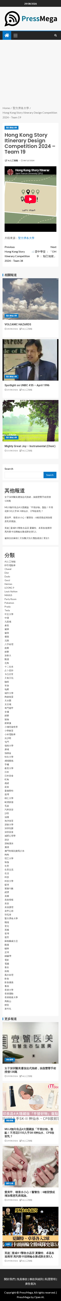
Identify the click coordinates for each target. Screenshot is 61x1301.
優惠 (7, 636)
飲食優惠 (9, 982)
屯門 (7, 741)
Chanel (8, 569)
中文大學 (9, 614)
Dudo (7, 576)
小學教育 (9, 730)
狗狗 (7, 854)
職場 (7, 922)
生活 (7, 873)
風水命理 (9, 974)
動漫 (7, 659)
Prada (8, 606)
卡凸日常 (9, 674)
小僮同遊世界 (11, 726)
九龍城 (8, 621)
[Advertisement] (30, 73)
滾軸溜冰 (9, 843)
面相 (7, 971)
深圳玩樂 (9, 828)
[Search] (55, 35)
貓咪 (7, 948)
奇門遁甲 (9, 708)
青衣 (7, 967)
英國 (7, 929)
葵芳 (7, 937)
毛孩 (7, 805)
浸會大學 (9, 824)
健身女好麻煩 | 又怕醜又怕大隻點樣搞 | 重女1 (27, 538)
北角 (7, 663)
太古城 (8, 704)
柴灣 (7, 794)
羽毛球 (8, 914)
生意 (7, 865)
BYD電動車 (10, 565)
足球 (7, 952)
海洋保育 (9, 820)
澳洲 (7, 847)
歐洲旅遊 (9, 802)
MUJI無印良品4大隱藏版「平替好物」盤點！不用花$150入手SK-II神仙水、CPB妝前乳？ (29, 1133)
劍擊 (7, 651)
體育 (7, 1005)
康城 (7, 749)
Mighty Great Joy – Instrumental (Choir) (30, 446)
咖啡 (7, 681)
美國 (7, 896)
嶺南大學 (9, 745)
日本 (7, 772)
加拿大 (8, 655)
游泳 (7, 839)
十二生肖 (9, 666)
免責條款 (22, 1279)
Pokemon (9, 603)
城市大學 (9, 693)
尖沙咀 (8, 738)
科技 (7, 877)
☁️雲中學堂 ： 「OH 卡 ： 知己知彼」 (43, 251)
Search (9, 468)
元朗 (7, 640)
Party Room (10, 599)
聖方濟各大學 (11, 128)
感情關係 (9, 760)
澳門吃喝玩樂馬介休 (14, 850)
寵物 (7, 719)
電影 (7, 959)
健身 (7, 632)
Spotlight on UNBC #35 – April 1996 (27, 385)
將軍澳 (8, 723)
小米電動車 (10, 734)
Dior (7, 572)
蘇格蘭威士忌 (11, 941)
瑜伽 (7, 862)
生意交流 (9, 869)
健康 (7, 629)
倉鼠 (7, 625)
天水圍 (8, 700)
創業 (7, 648)
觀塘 (7, 944)
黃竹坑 (8, 1008)
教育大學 (9, 768)
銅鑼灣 (8, 956)
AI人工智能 (13, 160)
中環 (7, 617)
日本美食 (9, 775)
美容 (7, 903)
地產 (7, 689)
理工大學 (9, 858)
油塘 (7, 817)
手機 (7, 764)
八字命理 (9, 644)
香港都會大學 (11, 997)
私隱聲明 (50, 1279)
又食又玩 (9, 678)
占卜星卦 (9, 670)
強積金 (8, 753)
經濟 (7, 892)
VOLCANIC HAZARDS (18, 324)
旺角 (7, 779)
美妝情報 (9, 899)
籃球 (7, 884)
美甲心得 (9, 911)
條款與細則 (36, 1279)
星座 (7, 787)
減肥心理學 (10, 835)
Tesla (7, 610)
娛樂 (7, 715)
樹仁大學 (9, 798)
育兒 (7, 926)
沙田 (7, 813)
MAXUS (8, 595)
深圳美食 (9, 832)
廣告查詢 (30, 1283)
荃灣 (7, 933)
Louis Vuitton (11, 591)
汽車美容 (9, 809)
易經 (7, 783)
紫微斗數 (9, 888)
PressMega (23, 1297)
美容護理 (9, 907)
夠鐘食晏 (9, 696)
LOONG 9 (9, 587)
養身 (7, 986)
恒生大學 (9, 756)
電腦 (7, 963)
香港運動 (9, 993)
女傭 (7, 711)
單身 (7, 685)
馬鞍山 (8, 1001)
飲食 (7, 978)
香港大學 (9, 989)
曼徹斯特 (9, 790)
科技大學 (9, 881)
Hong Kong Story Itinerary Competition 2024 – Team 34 (17, 253)
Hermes (8, 584)
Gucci (7, 580)
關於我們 (9, 1279)
